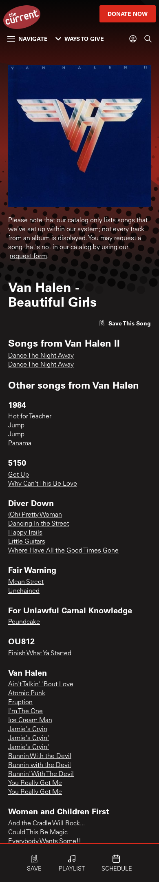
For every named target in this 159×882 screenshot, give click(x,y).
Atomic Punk (26, 693)
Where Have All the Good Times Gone (63, 551)
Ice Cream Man (30, 720)
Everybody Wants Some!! (44, 841)
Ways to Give (84, 38)
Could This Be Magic (38, 832)
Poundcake (24, 622)
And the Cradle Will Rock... (46, 823)
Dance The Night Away (41, 356)
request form (28, 256)
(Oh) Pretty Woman (35, 515)
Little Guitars (26, 542)
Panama (19, 443)
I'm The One (25, 711)
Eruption (20, 702)
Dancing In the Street (38, 524)
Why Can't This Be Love (42, 484)
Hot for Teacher (29, 416)
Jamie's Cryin (27, 729)
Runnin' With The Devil (41, 774)
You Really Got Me (35, 783)
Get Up (18, 475)
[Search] (148, 38)
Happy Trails (25, 533)
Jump (16, 425)
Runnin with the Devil (39, 765)
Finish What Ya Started (39, 653)
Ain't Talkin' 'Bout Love (40, 684)
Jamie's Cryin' (28, 738)
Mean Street (26, 582)
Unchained (24, 591)
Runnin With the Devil (39, 756)
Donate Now (128, 14)
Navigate (33, 38)
